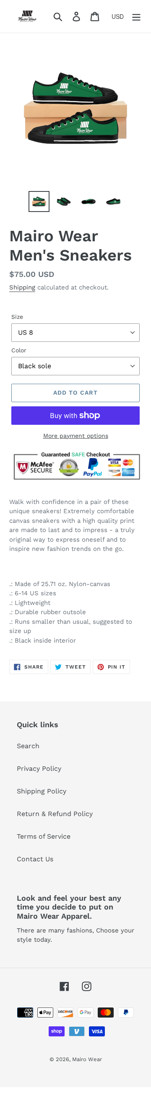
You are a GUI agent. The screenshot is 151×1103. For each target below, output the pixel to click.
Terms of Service (43, 836)
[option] (38, 201)
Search (28, 746)
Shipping (22, 287)
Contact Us (35, 859)
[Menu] (136, 16)
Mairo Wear (87, 1059)
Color (18, 350)
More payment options (75, 435)
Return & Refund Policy (55, 814)
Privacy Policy (39, 768)
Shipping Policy (41, 791)
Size (17, 316)
